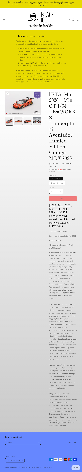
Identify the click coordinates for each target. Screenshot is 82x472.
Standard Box (57, 179)
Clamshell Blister (58, 183)
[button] (4, 19)
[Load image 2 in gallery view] (18, 121)
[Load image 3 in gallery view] (28, 121)
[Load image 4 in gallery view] (37, 121)
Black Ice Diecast (15, 467)
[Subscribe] (38, 442)
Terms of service (36, 467)
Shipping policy (47, 467)
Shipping (60, 169)
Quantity (51, 187)
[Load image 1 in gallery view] (9, 121)
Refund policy (26, 467)
